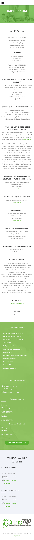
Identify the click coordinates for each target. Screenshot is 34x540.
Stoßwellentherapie (9, 368)
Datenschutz (26, 533)
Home (11, 18)
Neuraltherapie (8, 362)
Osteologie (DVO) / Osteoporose (13, 339)
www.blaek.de (27, 139)
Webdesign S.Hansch (17, 303)
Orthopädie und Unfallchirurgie (13, 333)
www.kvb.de (17, 189)
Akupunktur (7, 343)
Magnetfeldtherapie (9, 358)
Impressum (17, 536)
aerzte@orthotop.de (10, 480)
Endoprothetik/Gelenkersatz (12, 346)
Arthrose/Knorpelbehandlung (12, 349)
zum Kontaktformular (17, 443)
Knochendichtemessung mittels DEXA (15, 355)
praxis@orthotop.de (11, 392)
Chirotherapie (7, 352)
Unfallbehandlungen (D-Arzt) (12, 336)
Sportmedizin (7, 365)
